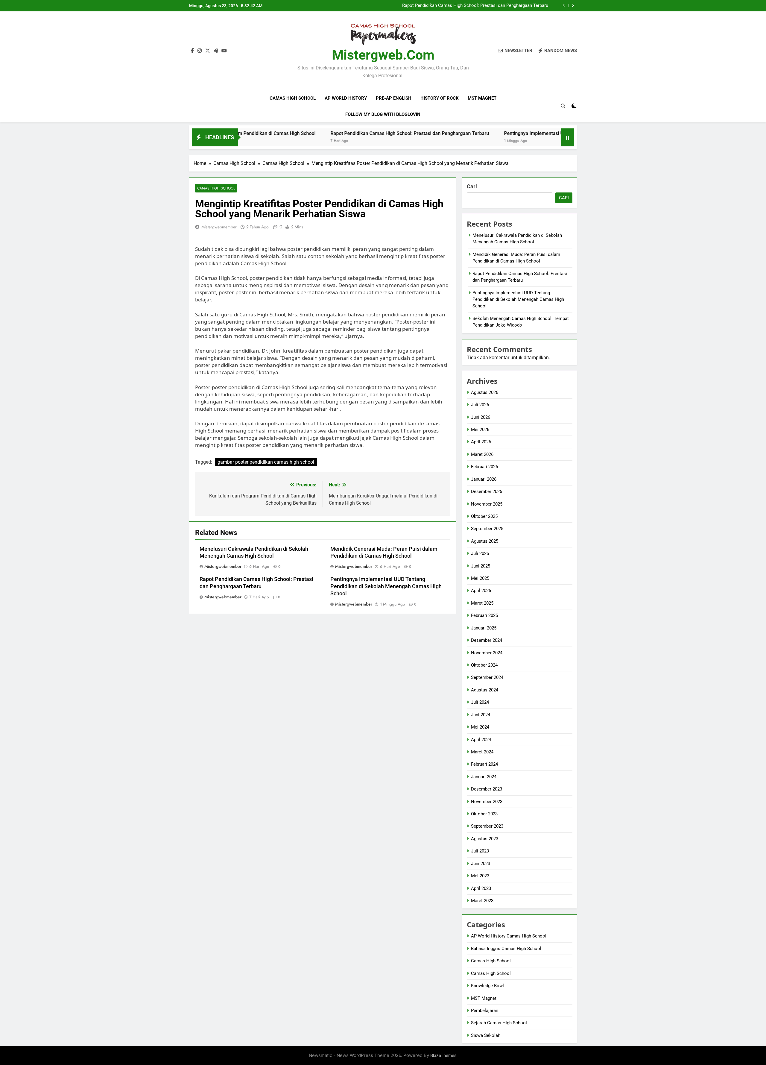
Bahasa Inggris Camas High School (506, 948)
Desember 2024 (486, 640)
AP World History (346, 98)
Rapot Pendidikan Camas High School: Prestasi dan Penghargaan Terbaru (475, 5)
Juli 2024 (480, 702)
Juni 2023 (480, 863)
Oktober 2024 (484, 665)
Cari (472, 186)
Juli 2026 (480, 404)
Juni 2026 (480, 417)
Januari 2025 (483, 628)
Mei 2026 (480, 429)
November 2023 (486, 801)
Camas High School (293, 98)
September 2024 (487, 677)
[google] (216, 50)
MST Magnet (482, 98)
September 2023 (487, 826)
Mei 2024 (480, 727)
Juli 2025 (480, 553)
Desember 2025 (486, 491)
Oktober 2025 (484, 516)
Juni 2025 (480, 566)
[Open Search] (563, 106)
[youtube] (224, 50)
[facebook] (192, 50)
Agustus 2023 (484, 838)
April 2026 (481, 441)
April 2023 (481, 888)
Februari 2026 (484, 466)
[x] (207, 50)
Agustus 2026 (484, 392)
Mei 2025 (480, 578)
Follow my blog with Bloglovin (382, 114)
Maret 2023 (482, 900)
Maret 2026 (482, 454)
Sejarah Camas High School (499, 1022)
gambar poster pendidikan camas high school (266, 462)
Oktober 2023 (484, 814)
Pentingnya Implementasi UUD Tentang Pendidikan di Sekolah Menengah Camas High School (386, 586)
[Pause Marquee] (567, 137)
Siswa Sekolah (485, 1035)
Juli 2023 (480, 851)
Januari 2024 (483, 776)
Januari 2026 (483, 479)
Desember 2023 (486, 789)
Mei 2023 (480, 876)
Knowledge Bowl (487, 985)
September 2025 (487, 528)
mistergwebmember (219, 227)
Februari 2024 (484, 764)
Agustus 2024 (484, 690)
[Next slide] (573, 5)
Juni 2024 (480, 714)
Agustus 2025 (484, 541)
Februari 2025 (484, 615)
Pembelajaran (484, 1010)
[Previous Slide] (564, 5)
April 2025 (481, 590)
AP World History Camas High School (508, 936)
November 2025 (486, 504)
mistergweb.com (383, 55)
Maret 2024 (482, 752)
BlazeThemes (443, 1055)
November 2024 (486, 653)
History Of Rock (439, 98)
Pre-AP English (393, 98)
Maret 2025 (482, 603)
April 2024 (481, 739)
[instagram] (199, 50)
